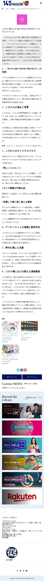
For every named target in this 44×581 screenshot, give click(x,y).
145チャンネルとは (9, 526)
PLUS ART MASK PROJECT (17, 44)
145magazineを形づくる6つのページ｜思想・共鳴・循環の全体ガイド (21, 523)
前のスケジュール (12, 377)
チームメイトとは (8, 529)
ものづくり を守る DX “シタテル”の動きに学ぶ (24, 146)
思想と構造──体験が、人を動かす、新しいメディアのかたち (22, 531)
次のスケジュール (32, 377)
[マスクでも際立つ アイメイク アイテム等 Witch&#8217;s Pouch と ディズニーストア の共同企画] (10, 326)
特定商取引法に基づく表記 (12, 534)
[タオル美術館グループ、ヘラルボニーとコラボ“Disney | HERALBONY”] (10, 349)
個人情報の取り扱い (9, 536)
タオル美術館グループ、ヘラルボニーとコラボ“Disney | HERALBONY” (10, 357)
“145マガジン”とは (9, 521)
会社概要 (5, 537)
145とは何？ (6, 527)
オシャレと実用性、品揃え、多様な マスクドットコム (29, 333)
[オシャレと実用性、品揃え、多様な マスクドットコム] (29, 326)
